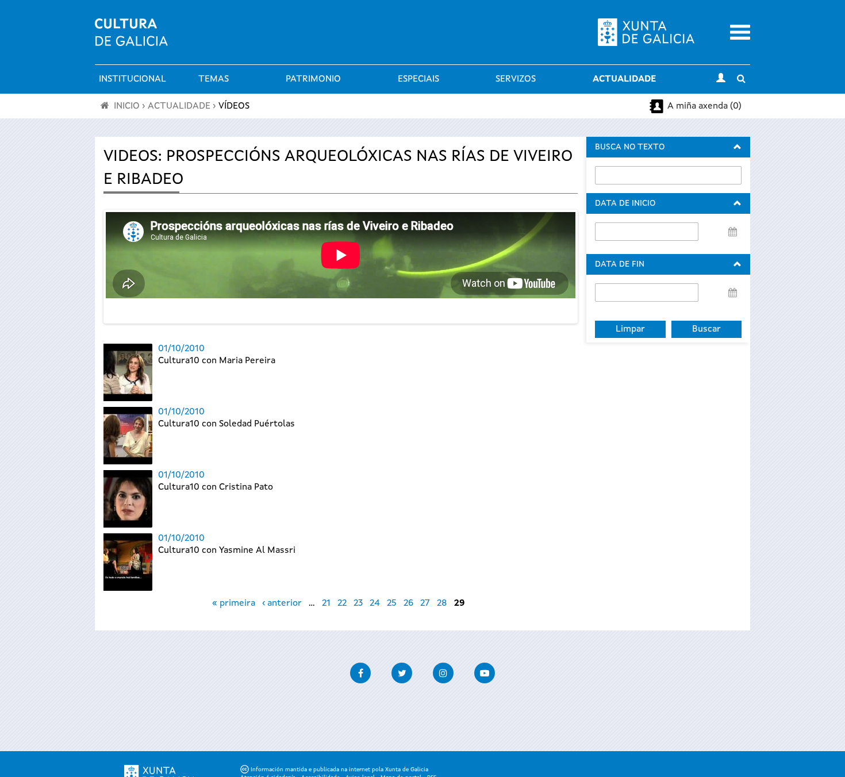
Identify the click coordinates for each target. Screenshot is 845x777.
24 (375, 603)
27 (425, 603)
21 (326, 603)
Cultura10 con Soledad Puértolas (226, 424)
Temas (213, 79)
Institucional (132, 79)
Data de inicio (625, 203)
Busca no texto (630, 147)
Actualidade (624, 79)
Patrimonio (313, 79)
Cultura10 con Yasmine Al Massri (226, 550)
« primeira (233, 603)
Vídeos (233, 106)
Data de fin (619, 264)
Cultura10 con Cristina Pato (215, 487)
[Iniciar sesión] (720, 79)
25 (392, 603)
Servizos (516, 79)
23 (358, 603)
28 (442, 603)
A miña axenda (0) (704, 106)
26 (408, 603)
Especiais (418, 79)
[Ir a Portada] (131, 39)
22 (342, 603)
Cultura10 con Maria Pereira (216, 361)
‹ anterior (282, 603)
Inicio (127, 106)
